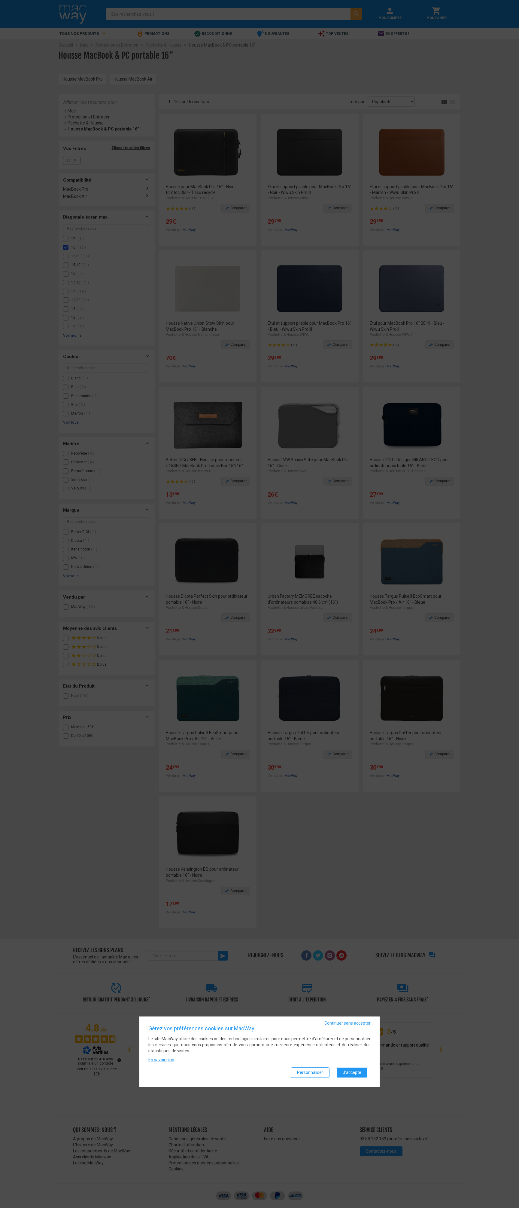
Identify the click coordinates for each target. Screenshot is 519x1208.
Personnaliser (310, 1072)
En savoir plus (161, 1060)
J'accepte (352, 1072)
